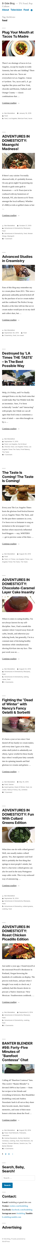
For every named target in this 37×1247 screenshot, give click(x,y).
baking (26, 677)
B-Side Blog (8, 3)
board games (9, 787)
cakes (4, 679)
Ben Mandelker (9, 113)
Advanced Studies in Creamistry (17, 258)
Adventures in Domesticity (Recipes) (17, 228)
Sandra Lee (24, 1143)
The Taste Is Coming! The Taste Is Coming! (17, 476)
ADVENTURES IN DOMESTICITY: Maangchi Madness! (16, 142)
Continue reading (11, 103)
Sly (19, 790)
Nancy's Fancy (12, 790)
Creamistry (8, 335)
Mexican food (22, 118)
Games (11, 784)
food (6, 118)
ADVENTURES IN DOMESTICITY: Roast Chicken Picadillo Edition (16, 933)
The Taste (5, 452)
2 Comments (8, 682)
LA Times (11, 559)
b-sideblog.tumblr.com (11, 1217)
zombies (24, 790)
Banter (20, 1138)
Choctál (7, 447)
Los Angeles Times (21, 447)
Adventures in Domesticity (13, 233)
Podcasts (22, 1133)
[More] (31, 10)
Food (26, 9)
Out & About (22, 444)
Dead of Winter (20, 787)
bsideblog (21, 1213)
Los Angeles (12, 118)
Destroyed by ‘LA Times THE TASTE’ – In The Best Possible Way (17, 359)
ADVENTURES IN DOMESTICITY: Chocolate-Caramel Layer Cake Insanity (18, 586)
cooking (5, 909)
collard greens (28, 906)
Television (16, 9)
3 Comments (8, 1148)
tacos (30, 118)
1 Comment (8, 239)
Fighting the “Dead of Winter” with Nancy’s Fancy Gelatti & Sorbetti (17, 706)
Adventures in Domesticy (13, 906)
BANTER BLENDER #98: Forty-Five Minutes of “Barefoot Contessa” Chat (17, 1051)
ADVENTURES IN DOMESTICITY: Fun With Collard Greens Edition (18, 816)
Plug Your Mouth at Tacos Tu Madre (18, 34)
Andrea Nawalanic (10, 1138)
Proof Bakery (25, 449)
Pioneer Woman (13, 1143)
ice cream (20, 335)
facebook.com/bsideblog (22, 1209)
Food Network (13, 1133)
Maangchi (10, 236)
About (5, 9)
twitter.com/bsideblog (19, 1206)
